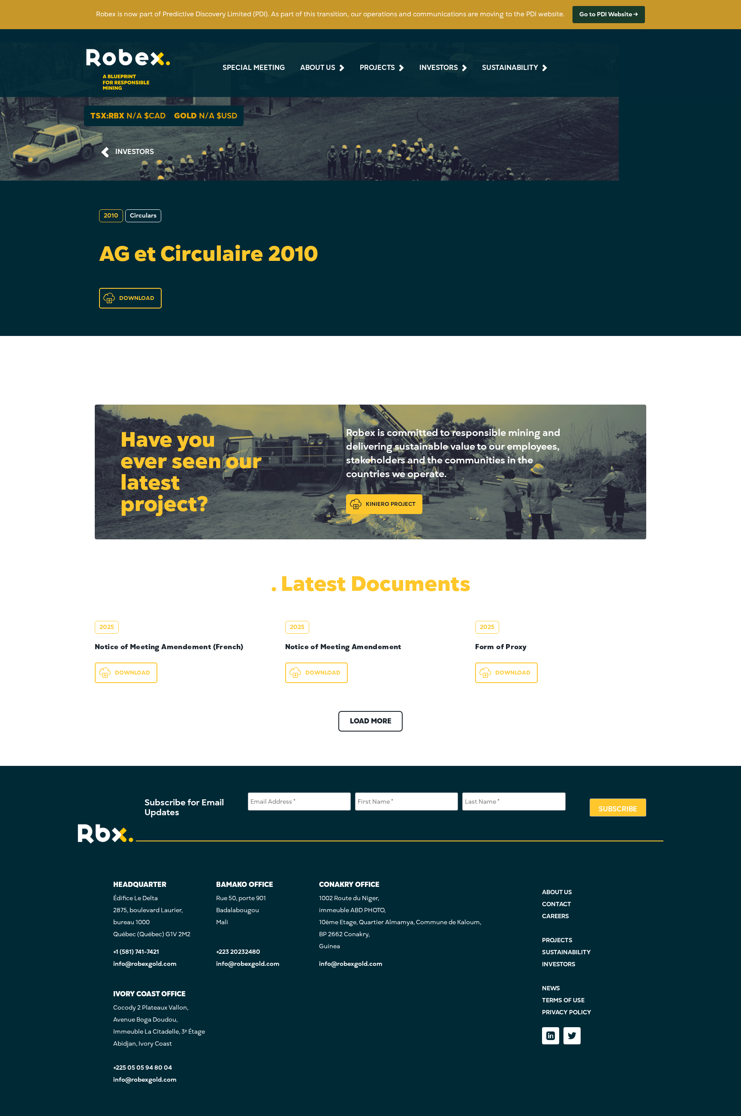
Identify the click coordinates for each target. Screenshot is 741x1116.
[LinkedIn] (550, 1035)
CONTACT (556, 904)
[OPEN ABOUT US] (340, 68)
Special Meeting (254, 68)
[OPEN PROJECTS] (400, 68)
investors (438, 68)
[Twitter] (572, 1035)
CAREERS (555, 916)
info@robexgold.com (145, 964)
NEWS (551, 988)
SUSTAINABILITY (566, 952)
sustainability (510, 68)
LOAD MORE (371, 721)
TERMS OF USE (563, 1000)
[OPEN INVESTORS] (463, 68)
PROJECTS (557, 940)
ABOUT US (557, 892)
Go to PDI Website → (608, 14)
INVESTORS (134, 152)
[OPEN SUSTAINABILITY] (543, 68)
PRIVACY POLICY (566, 1012)
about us (317, 68)
